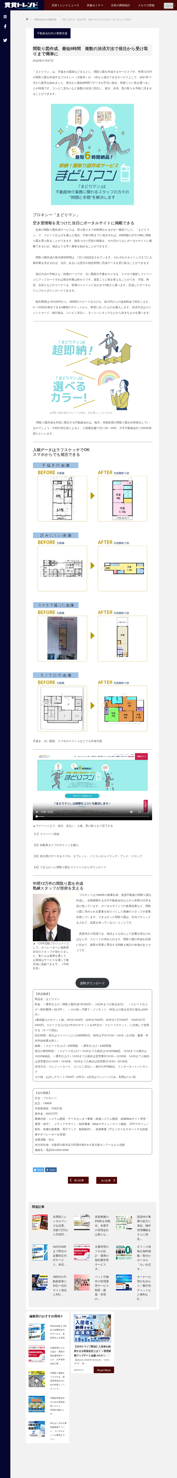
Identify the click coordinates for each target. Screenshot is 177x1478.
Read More (104, 1370)
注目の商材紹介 (120, 5)
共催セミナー (95, 5)
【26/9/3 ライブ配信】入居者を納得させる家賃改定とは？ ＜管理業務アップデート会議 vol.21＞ (92, 1351)
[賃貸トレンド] (22, 5)
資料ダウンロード (92, 983)
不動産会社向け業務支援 (52, 33)
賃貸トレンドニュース (65, 5)
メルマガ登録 (146, 5)
